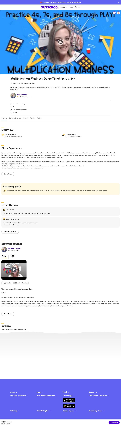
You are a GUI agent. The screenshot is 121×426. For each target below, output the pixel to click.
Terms (75, 2)
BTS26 (63, 2)
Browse (63, 7)
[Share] (114, 12)
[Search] (76, 7)
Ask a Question (23, 283)
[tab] (4, 118)
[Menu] (79, 7)
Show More (8, 174)
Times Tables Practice (11, 225)
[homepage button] (50, 7)
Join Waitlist (114, 423)
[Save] (118, 12)
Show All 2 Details (10, 232)
